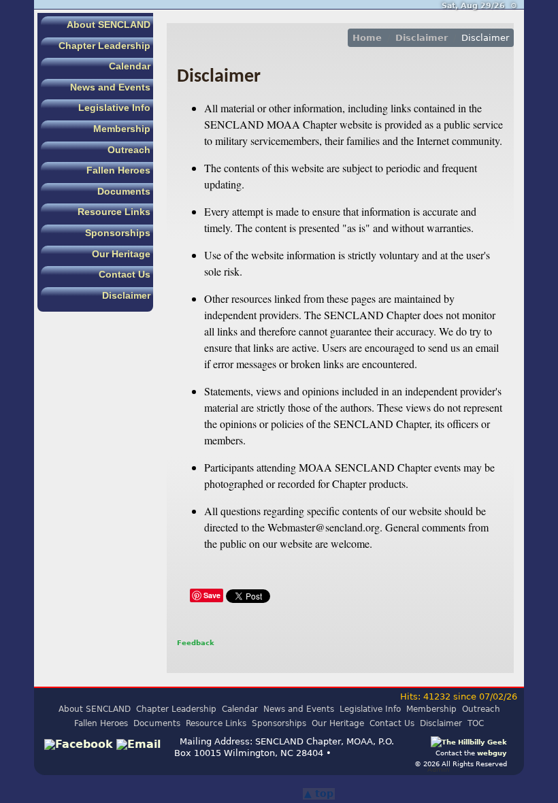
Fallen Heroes (118, 170)
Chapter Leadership (104, 45)
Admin (438, 769)
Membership (121, 128)
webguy (492, 753)
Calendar (129, 66)
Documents (123, 191)
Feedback (195, 642)
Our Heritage (121, 253)
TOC (475, 723)
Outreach (129, 149)
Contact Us (124, 274)
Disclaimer (126, 295)
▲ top (318, 793)
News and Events (110, 87)
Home (367, 38)
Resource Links (114, 211)
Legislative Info (114, 107)
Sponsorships (117, 232)
